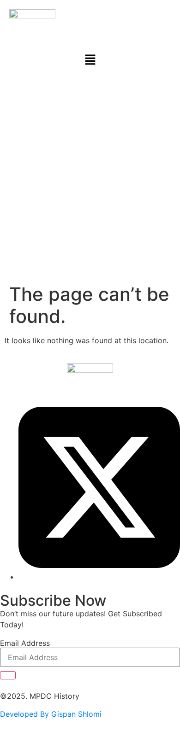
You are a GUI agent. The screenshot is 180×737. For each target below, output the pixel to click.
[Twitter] (99, 576)
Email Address (25, 643)
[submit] (8, 675)
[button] (90, 60)
